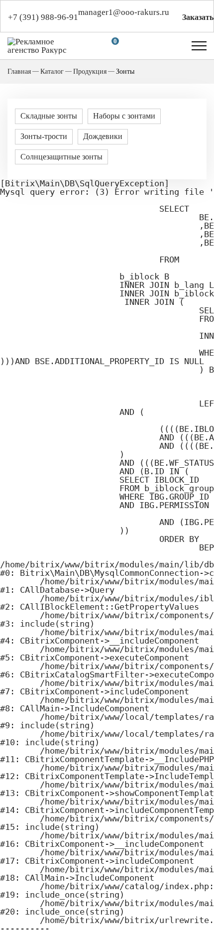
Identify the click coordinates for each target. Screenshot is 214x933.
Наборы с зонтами (124, 116)
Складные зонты (48, 116)
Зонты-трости (43, 136)
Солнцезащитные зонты (61, 156)
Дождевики (102, 136)
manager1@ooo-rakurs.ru (123, 12)
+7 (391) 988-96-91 (43, 17)
